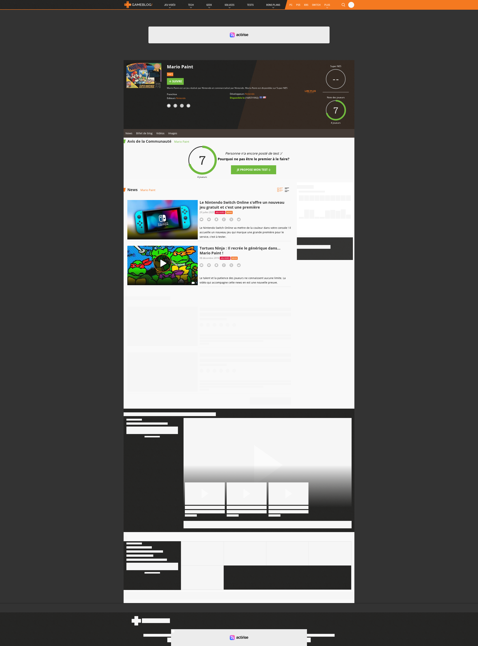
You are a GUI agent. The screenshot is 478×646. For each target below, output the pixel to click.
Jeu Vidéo (169, 4)
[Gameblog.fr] (138, 4)
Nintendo (181, 98)
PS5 (298, 4)
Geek (209, 4)
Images (172, 133)
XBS (306, 4)
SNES (170, 74)
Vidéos (160, 133)
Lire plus (310, 91)
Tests (250, 4)
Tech (191, 4)
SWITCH (316, 4)
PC (290, 4)
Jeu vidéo (220, 212)
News (128, 133)
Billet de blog (144, 133)
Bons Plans (273, 4)
